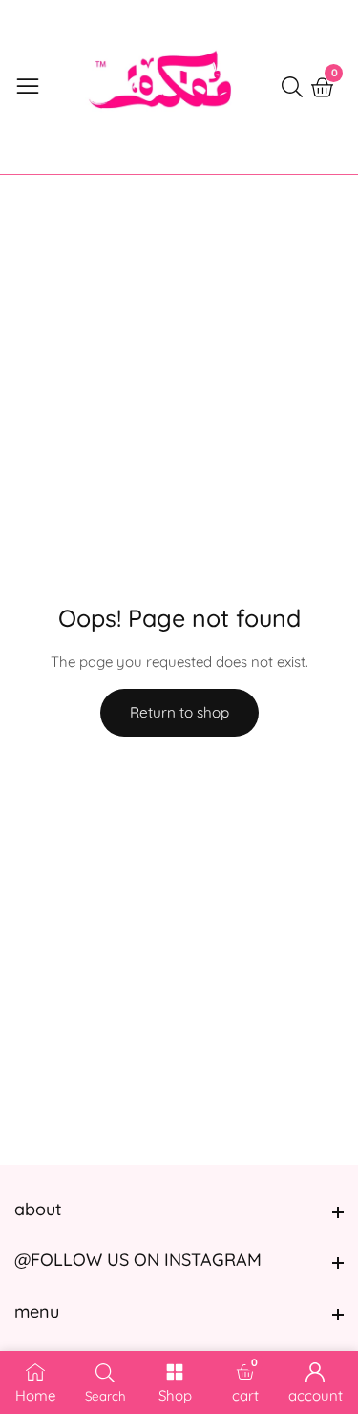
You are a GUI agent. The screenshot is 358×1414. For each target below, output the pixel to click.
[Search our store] (296, 87)
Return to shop (179, 712)
